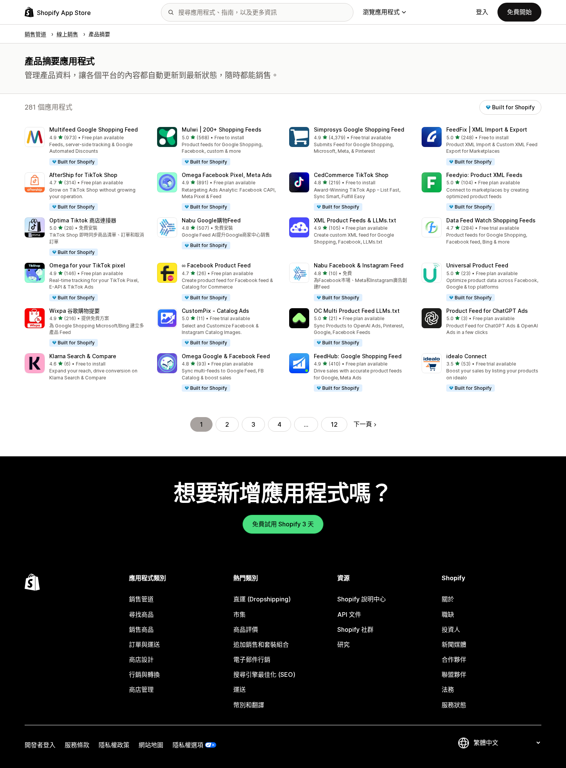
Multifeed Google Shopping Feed (93, 129)
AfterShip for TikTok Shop (83, 175)
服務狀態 (454, 705)
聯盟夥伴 (454, 674)
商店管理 (141, 689)
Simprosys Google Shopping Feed (359, 129)
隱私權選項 (187, 745)
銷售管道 (141, 599)
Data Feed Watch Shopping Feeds (491, 220)
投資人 (451, 629)
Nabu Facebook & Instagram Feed (359, 265)
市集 (239, 614)
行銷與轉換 (144, 674)
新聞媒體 (454, 644)
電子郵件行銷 (251, 659)
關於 (448, 599)
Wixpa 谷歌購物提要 (74, 310)
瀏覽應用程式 (381, 12)
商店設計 (141, 659)
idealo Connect (466, 356)
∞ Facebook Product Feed (216, 265)
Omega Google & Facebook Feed (226, 356)
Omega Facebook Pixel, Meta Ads (227, 175)
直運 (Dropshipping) (262, 599)
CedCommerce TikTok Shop (351, 175)
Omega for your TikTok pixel (87, 265)
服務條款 (77, 745)
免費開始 (519, 12)
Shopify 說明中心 (361, 599)
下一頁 (362, 424)
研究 (343, 644)
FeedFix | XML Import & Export (486, 129)
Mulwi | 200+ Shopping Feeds (221, 129)
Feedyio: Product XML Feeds (484, 175)
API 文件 (349, 614)
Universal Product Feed (477, 265)
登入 (482, 12)
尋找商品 (141, 614)
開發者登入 (40, 745)
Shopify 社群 (355, 629)
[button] (85, 146)
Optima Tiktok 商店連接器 (82, 220)
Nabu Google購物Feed (211, 220)
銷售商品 (141, 629)
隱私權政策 (114, 745)
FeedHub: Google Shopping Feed (358, 356)
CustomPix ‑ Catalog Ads (215, 310)
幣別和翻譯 (248, 705)
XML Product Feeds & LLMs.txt (355, 220)
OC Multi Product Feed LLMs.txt (357, 310)
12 (334, 424)
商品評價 (245, 629)
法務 (448, 689)
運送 (239, 689)
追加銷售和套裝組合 (261, 644)
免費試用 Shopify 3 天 (283, 524)
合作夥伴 (454, 659)
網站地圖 (151, 745)
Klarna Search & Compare (82, 356)
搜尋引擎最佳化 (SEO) (264, 674)
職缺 (448, 614)
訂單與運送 (144, 644)
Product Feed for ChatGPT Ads (487, 310)
